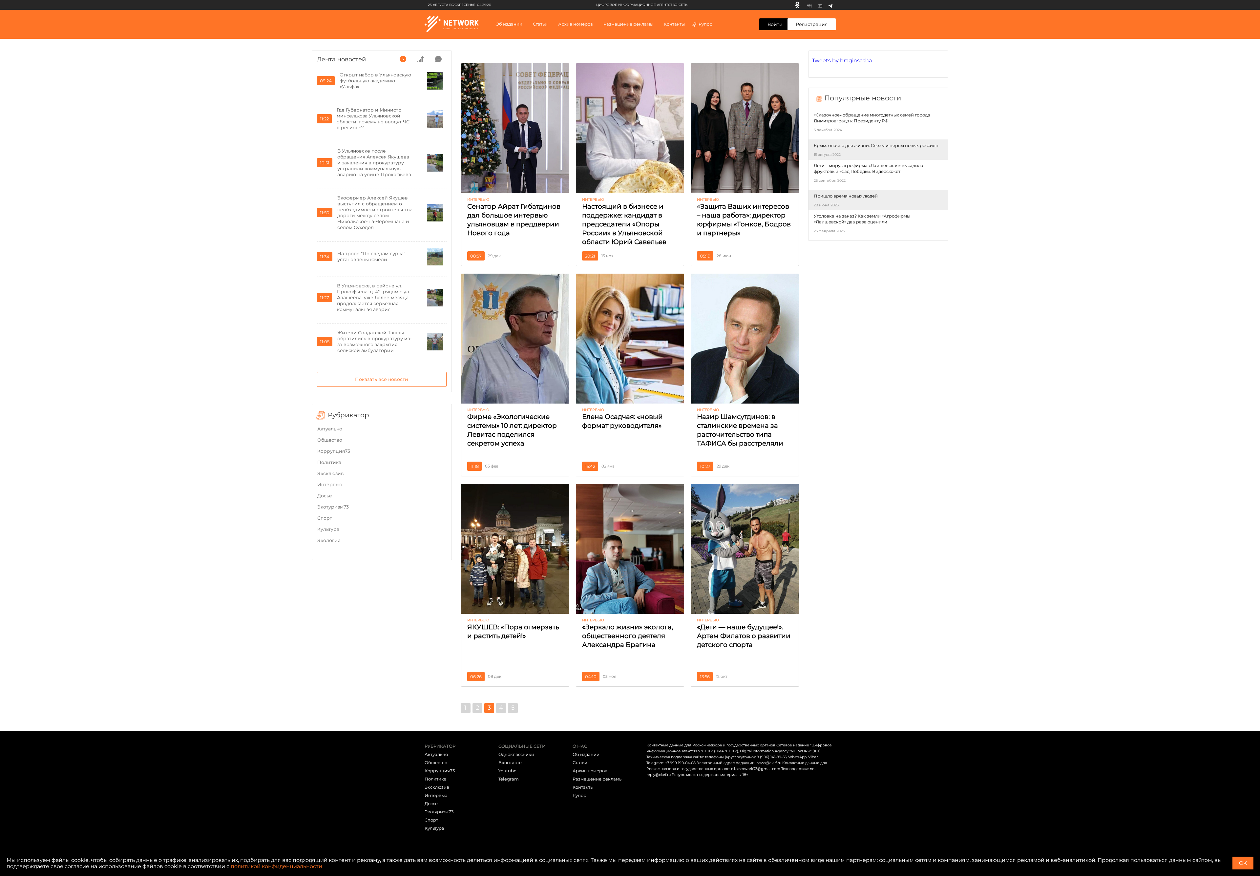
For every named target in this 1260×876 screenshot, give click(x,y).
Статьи (580, 762)
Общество (329, 440)
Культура (328, 529)
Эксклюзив (330, 473)
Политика (329, 462)
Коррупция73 (333, 451)
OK (1243, 863)
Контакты (674, 24)
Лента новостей (341, 59)
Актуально (329, 429)
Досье (324, 496)
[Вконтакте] (809, 5)
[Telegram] (830, 5)
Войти (775, 24)
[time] (403, 59)
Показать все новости (381, 379)
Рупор (705, 24)
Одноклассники (516, 754)
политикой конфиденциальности (276, 866)
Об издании (508, 24)
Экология (328, 540)
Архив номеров (590, 770)
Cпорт (324, 518)
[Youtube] (820, 5)
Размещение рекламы (628, 24)
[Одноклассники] (797, 5)
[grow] (420, 59)
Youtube (507, 770)
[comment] (438, 59)
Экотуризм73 (333, 507)
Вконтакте (510, 762)
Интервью (329, 485)
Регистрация (812, 24)
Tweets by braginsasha (842, 60)
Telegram (508, 779)
